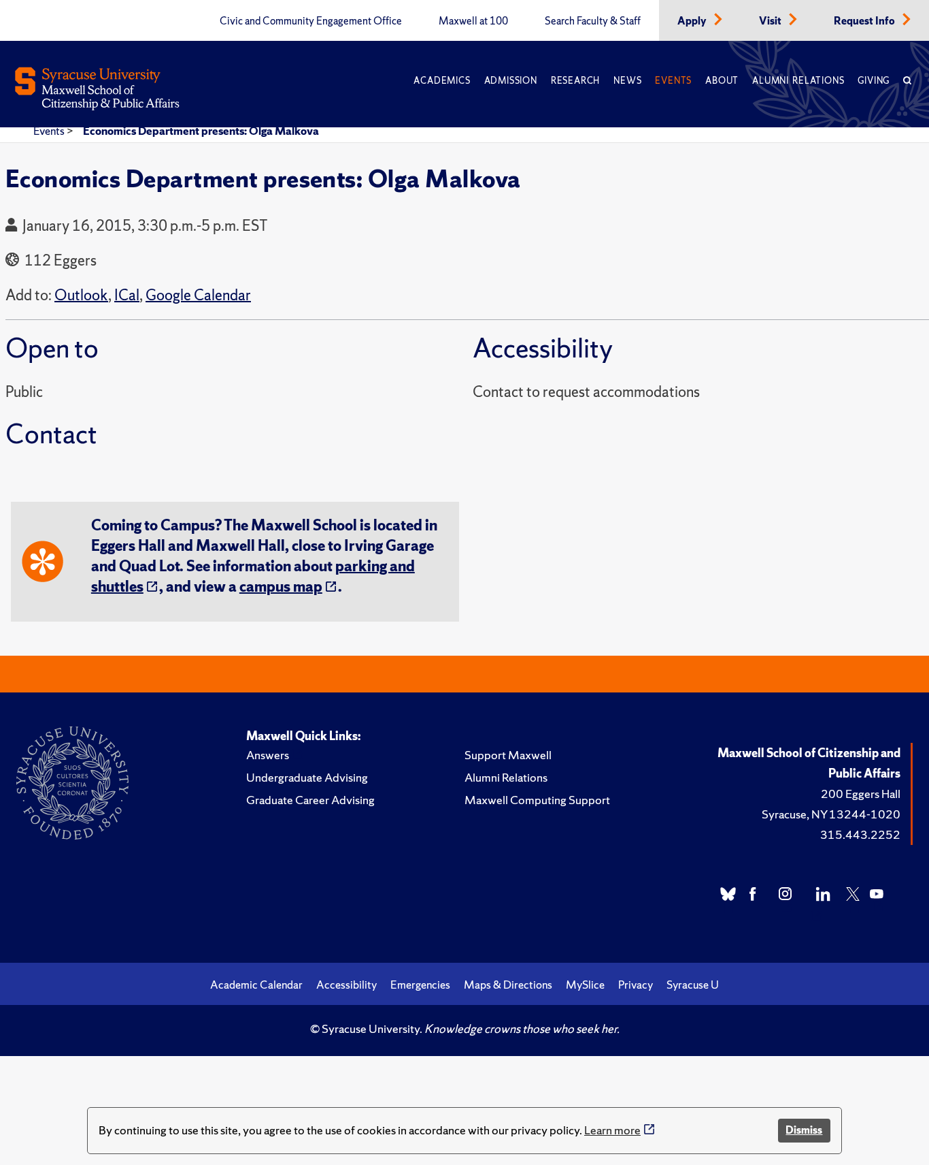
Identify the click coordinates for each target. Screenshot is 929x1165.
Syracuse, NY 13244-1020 (831, 814)
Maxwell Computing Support (537, 800)
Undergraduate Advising (307, 777)
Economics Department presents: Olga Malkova (201, 130)
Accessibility (346, 984)
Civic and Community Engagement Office (311, 21)
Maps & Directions (508, 984)
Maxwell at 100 (473, 21)
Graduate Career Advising (310, 800)
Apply (693, 21)
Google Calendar (198, 295)
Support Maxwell (508, 755)
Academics (441, 80)
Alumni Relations (798, 80)
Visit (771, 21)
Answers (267, 755)
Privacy (635, 984)
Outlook (81, 295)
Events (673, 80)
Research (575, 80)
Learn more (612, 1130)
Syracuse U (692, 984)
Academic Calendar (256, 984)
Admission (510, 80)
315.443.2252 (860, 834)
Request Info (865, 21)
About (722, 80)
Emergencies (420, 984)
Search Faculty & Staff (593, 21)
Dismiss (804, 1130)
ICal (126, 295)
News (627, 80)
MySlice (585, 984)
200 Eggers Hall (860, 793)
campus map (280, 586)
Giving (874, 80)
